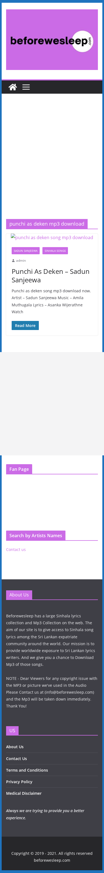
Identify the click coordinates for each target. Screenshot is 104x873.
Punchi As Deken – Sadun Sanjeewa (51, 275)
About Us (15, 746)
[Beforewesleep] (12, 87)
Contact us (16, 549)
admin (21, 260)
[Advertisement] (52, 164)
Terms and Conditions (27, 770)
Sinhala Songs (55, 251)
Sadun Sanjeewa (25, 251)
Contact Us (16, 758)
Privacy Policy (19, 781)
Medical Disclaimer (24, 793)
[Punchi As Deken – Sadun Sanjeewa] (52, 238)
